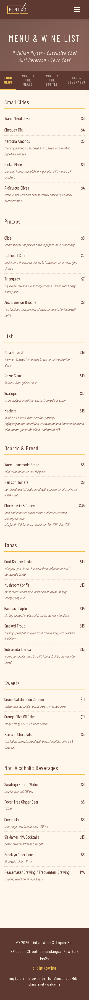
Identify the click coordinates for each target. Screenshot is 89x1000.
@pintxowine (44, 968)
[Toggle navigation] (77, 9)
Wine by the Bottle (51, 80)
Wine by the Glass (27, 80)
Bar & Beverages (76, 80)
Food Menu (8, 80)
